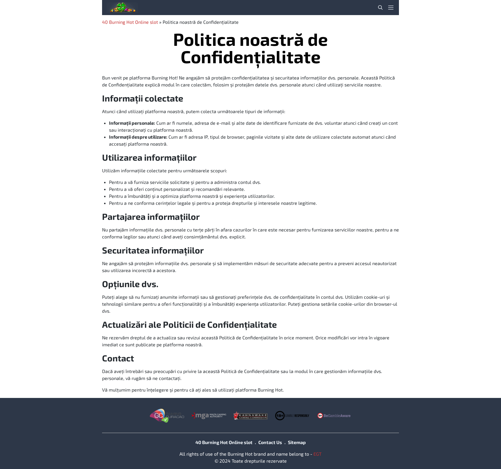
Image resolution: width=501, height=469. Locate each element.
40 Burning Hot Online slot (130, 22)
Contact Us (270, 442)
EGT (317, 454)
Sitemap (297, 442)
